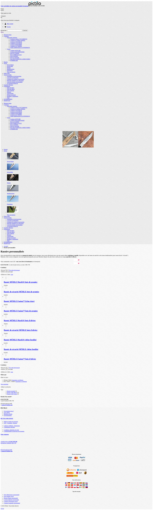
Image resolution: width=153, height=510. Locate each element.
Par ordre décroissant (14, 270)
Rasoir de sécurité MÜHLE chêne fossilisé (21, 349)
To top (2, 508)
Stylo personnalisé (11, 494)
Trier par (3, 270)
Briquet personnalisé (11, 498)
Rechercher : (4, 30)
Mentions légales (8, 414)
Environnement (8, 415)
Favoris (9, 26)
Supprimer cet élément (17, 380)
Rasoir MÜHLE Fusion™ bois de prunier (21, 311)
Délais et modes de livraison (11, 421)
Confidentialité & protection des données (14, 431)
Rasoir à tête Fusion (12, 394)
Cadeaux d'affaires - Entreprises (12, 425)
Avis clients (7, 412)
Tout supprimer (4, 384)
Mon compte (10, 23)
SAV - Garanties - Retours (10, 423)
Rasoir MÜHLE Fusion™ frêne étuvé (19, 301)
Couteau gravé (11, 501)
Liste (12, 274)
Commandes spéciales (9, 427)
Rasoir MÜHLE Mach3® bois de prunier (20, 282)
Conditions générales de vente (11, 430)
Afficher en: (4, 274)
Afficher (3, 271)
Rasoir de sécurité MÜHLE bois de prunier (21, 292)
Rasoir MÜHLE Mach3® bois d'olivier (20, 320)
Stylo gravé (9, 496)
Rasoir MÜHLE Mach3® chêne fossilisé (20, 340)
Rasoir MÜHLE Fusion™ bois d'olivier (20, 359)
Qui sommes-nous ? (9, 411)
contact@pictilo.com (7, 405)
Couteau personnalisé (11, 499)
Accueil (6, 246)
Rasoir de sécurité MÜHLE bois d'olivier (20, 330)
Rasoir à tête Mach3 (12, 392)
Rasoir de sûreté (11, 391)
